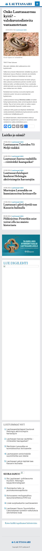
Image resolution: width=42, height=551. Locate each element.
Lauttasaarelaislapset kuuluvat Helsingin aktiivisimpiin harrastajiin (18, 176)
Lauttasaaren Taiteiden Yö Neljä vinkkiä (19, 146)
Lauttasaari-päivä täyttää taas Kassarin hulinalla (20, 206)
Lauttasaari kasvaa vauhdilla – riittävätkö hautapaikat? (19, 160)
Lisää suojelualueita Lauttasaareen (22, 503)
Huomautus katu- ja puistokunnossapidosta (17, 489)
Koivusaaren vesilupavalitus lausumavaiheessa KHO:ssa (19, 496)
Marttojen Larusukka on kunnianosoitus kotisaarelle (19, 192)
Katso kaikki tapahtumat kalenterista (21, 523)
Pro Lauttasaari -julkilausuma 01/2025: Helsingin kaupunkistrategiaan (20, 480)
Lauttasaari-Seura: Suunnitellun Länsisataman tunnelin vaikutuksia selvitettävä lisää (22, 510)
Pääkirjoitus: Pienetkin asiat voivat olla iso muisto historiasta (19, 222)
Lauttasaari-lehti (21, 30)
